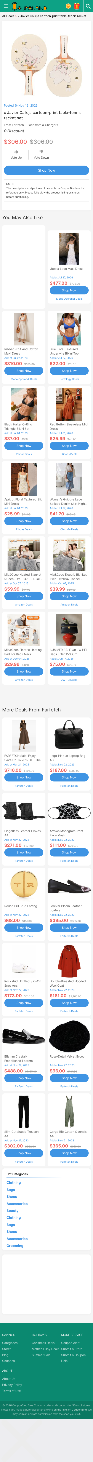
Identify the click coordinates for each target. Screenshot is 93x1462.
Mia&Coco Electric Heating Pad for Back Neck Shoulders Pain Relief (23, 654)
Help (64, 1361)
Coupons (8, 1361)
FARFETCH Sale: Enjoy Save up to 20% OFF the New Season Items (22, 760)
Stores (6, 1349)
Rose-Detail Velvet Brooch (68, 1056)
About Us (8, 1379)
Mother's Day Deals (45, 1349)
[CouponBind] (32, 6)
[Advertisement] (23, 266)
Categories (10, 1343)
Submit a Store (71, 1349)
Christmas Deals (43, 1343)
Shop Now (46, 170)
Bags (10, 1189)
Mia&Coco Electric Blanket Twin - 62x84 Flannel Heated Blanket (68, 579)
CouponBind (79, 1409)
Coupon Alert (70, 1343)
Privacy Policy (12, 1385)
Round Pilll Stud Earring (20, 906)
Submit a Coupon (73, 1355)
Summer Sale (41, 1355)
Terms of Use (11, 1391)
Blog (5, 1355)
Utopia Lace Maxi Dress (66, 268)
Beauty (12, 1210)
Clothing (13, 1182)
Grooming (14, 1245)
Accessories (17, 1204)
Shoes (11, 1196)
